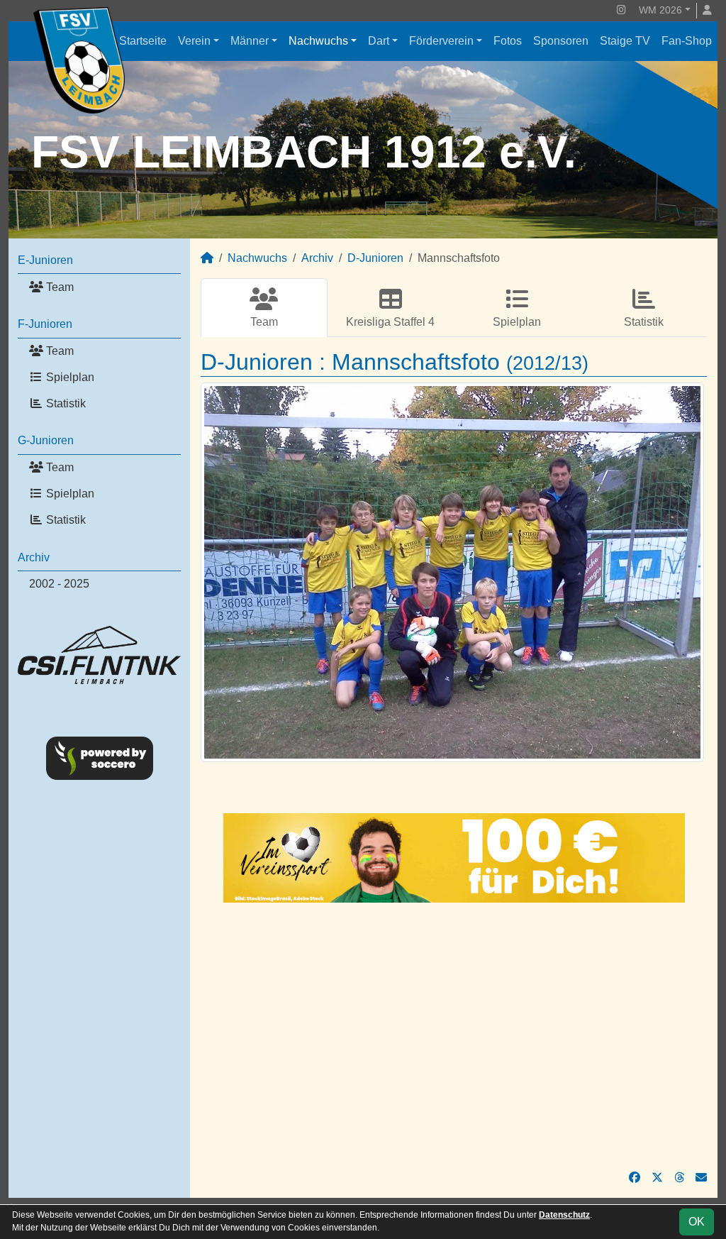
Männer (249, 41)
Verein (194, 41)
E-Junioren (45, 260)
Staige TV (625, 41)
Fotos (507, 41)
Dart (378, 41)
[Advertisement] (454, 1036)
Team (58, 287)
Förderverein (441, 41)
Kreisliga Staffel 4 (390, 322)
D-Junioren (375, 258)
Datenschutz (564, 1215)
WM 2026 (660, 10)
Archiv (34, 557)
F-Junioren (45, 324)
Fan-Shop (686, 41)
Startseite (143, 41)
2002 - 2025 (59, 584)
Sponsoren (560, 41)
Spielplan (68, 377)
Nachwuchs (318, 41)
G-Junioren (46, 440)
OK (696, 1222)
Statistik (64, 403)
